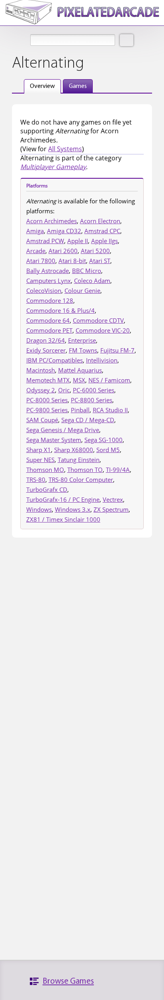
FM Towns (83, 350)
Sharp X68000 (73, 450)
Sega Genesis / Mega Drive (62, 430)
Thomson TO (85, 470)
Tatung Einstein (79, 460)
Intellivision (101, 360)
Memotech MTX (48, 380)
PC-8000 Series (47, 400)
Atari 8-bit (72, 261)
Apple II (77, 241)
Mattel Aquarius (80, 370)
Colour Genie (82, 290)
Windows (39, 509)
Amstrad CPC (102, 231)
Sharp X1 (38, 450)
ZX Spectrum (111, 509)
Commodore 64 (48, 320)
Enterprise (82, 340)
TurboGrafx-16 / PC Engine (63, 499)
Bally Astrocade (47, 271)
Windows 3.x (72, 509)
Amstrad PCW (45, 241)
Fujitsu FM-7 (117, 350)
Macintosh (40, 370)
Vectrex (113, 499)
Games (78, 86)
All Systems (65, 148)
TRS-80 (35, 479)
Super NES (40, 460)
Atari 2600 (63, 251)
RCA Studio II (110, 410)
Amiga (35, 231)
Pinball (80, 410)
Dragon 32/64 (45, 340)
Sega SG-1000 (103, 440)
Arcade (35, 251)
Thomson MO (45, 470)
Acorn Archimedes (51, 221)
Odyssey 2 (40, 390)
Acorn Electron (100, 221)
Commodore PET (49, 330)
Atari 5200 (95, 251)
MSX (79, 380)
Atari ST (99, 261)
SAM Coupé (42, 420)
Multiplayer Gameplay (53, 166)
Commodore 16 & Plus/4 (60, 310)
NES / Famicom (109, 380)
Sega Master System (53, 440)
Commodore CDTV (98, 320)
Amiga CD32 (64, 231)
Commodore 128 (49, 300)
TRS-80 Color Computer (81, 479)
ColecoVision (43, 290)
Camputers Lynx (48, 281)
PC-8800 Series (91, 400)
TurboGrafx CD (46, 489)
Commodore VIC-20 (103, 330)
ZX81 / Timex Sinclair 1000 (63, 519)
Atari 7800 (40, 261)
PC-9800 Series (47, 410)
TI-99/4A (118, 470)
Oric (64, 390)
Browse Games (68, 981)
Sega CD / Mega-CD (87, 420)
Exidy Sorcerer (46, 350)
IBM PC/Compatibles (54, 360)
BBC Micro (86, 271)
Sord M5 (108, 450)
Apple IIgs (104, 241)
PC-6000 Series (93, 390)
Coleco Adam (92, 281)
